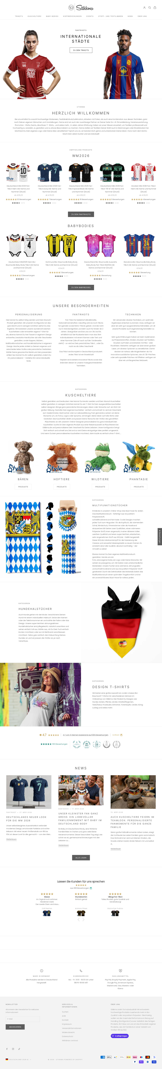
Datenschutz (67, 1036)
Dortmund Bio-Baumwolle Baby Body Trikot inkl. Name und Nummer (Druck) (61, 263)
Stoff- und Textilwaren (110, 16)
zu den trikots (81, 45)
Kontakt (65, 1020)
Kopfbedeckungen (72, 16)
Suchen (65, 1012)
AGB (64, 1016)
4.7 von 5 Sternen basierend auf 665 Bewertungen (85, 735)
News (130, 16)
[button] (11, 199)
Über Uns (142, 16)
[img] (81, 885)
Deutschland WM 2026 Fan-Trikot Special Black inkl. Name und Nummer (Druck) (80, 189)
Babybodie (63, 809)
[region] (81, 59)
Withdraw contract (70, 1040)
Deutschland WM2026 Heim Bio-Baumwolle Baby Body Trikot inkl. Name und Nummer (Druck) (22, 265)
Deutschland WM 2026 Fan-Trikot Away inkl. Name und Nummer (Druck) (49, 189)
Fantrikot (11, 812)
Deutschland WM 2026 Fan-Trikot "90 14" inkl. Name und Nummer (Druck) (112, 189)
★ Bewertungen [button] (160, 536)
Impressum (67, 1024)
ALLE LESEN (81, 858)
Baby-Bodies (52, 16)
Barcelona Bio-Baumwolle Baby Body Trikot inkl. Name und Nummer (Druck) (140, 263)
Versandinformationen (71, 1028)
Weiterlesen (11, 839)
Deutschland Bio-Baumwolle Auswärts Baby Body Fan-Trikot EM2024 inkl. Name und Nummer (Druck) (100, 265)
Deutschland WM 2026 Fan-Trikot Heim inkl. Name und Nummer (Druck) (18, 189)
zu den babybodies (81, 287)
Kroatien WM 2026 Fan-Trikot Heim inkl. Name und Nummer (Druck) (143, 189)
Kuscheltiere (34, 16)
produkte (23, 487)
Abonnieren (15, 1027)
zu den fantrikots (81, 214)
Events (90, 16)
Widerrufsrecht (68, 1032)
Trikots (19, 16)
